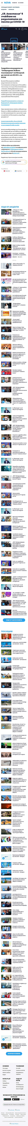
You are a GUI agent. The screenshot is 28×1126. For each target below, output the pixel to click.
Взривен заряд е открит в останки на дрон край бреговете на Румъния (19, 694)
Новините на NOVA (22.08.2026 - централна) (19, 658)
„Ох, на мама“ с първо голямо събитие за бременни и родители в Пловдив (19, 595)
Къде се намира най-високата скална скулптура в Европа (18, 831)
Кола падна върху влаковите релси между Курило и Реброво (19, 702)
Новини (14, 2)
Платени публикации (19, 1117)
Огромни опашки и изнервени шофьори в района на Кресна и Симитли (18, 920)
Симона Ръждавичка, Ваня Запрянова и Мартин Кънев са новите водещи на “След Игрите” (19, 418)
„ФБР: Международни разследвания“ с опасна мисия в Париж (19, 477)
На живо (20, 2)
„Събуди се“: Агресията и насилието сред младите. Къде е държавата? (19, 289)
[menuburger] (2, 2)
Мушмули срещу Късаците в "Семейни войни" (18, 371)
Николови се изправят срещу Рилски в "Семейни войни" (19, 570)
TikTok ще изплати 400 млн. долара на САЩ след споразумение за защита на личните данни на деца (19, 840)
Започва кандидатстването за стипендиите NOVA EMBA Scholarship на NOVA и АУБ (19, 612)
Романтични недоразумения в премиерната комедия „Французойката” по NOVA (19, 338)
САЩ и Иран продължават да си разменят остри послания (18, 912)
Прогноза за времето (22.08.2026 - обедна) (18, 855)
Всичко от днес (7, 1070)
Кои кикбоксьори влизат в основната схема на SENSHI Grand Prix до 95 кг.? (19, 298)
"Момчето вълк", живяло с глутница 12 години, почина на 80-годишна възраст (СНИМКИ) (19, 849)
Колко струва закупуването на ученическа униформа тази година (18, 995)
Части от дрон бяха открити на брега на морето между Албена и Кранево (19, 710)
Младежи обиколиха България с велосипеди (18, 927)
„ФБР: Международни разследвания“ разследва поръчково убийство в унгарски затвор (18, 545)
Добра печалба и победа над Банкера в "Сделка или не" (19, 364)
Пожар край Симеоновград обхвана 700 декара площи (19, 667)
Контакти (17, 1114)
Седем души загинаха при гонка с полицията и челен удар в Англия (19, 652)
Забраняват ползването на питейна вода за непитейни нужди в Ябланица (19, 763)
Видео (4, 1074)
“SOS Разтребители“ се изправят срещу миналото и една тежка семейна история (19, 221)
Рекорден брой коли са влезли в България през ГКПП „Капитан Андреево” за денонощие (19, 1011)
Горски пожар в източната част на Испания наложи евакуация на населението (18, 823)
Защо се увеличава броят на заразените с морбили (19, 935)
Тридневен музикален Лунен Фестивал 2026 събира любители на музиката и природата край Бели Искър (19, 469)
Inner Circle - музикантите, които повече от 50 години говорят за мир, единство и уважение (18, 953)
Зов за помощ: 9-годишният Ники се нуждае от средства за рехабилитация (19, 944)
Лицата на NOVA (20, 1070)
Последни (5, 1068)
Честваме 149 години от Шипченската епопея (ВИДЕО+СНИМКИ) (19, 880)
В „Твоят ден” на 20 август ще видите (17, 459)
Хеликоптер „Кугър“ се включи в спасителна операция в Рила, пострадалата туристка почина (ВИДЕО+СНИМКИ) (18, 728)
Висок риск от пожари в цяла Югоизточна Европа (19, 804)
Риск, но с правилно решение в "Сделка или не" (18, 563)
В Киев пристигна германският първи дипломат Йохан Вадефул (19, 904)
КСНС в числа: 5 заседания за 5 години (18, 753)
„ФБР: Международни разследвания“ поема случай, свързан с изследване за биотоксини (18, 428)
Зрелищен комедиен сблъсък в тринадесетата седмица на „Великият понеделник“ (18, 519)
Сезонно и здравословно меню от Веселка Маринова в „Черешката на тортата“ (19, 437)
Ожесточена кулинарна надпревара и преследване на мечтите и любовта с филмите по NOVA (19, 230)
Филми (4, 1087)
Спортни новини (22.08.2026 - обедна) (18, 863)
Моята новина (6, 1072)
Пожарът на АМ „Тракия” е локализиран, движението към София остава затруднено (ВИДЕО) (19, 789)
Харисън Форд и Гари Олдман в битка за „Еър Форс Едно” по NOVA (19, 329)
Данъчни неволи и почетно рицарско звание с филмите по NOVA (18, 347)
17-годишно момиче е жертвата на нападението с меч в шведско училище (18, 814)
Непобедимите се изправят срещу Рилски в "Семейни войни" (19, 502)
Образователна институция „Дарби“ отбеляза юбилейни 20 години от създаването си (19, 401)
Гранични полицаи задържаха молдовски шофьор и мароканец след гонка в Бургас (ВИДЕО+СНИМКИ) (18, 771)
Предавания (6, 1083)
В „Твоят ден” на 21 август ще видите (17, 408)
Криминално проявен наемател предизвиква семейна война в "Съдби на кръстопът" (19, 313)
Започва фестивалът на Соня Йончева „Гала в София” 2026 (19, 273)
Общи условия (23, 1114)
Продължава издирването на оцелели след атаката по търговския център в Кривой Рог (19, 686)
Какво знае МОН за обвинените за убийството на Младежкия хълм (17, 969)
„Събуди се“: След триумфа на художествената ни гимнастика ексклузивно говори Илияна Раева (19, 212)
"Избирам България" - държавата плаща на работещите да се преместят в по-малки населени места (18, 676)
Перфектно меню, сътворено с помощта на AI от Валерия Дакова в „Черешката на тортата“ (19, 554)
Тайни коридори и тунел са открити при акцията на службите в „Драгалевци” (19, 1046)
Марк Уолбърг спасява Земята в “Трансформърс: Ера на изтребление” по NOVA (18, 247)
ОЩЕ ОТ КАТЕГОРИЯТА (14, 620)
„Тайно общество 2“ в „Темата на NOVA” (18, 264)
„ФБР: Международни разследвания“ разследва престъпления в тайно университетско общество (19, 391)
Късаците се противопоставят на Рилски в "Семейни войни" (19, 452)
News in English (19, 1088)
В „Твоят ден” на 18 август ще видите (17, 585)
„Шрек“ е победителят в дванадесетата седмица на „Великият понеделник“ (19, 579)
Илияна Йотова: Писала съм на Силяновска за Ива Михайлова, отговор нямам (19, 888)
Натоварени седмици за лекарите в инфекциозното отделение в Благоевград (19, 986)
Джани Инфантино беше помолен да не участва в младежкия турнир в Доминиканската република (19, 746)
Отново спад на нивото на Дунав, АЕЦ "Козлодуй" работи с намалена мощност (19, 1003)
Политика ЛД (12, 1115)
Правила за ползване (20, 1115)
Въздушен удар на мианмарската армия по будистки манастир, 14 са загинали (19, 780)
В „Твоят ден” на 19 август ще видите (17, 509)
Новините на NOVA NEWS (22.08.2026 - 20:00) (19, 643)
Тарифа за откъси (4, 1114)
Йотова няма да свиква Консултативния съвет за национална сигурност (19, 798)
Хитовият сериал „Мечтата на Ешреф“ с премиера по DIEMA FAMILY (18, 536)
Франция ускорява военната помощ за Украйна (18, 718)
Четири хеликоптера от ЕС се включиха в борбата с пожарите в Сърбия (19, 737)
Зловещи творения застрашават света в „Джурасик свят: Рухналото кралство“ (18, 239)
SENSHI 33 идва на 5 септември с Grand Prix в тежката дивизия (19, 528)
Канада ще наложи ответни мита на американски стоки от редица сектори (19, 636)
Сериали (5, 1085)
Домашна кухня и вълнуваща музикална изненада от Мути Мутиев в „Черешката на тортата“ (19, 380)
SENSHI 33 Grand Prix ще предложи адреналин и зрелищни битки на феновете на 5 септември (18, 355)
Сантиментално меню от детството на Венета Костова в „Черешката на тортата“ (18, 486)
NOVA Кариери (20, 1086)
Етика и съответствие (8, 1117)
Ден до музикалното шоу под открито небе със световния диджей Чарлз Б (19, 281)
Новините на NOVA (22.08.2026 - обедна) (18, 871)
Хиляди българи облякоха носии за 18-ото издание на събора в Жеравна (19, 1019)
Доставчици (11, 1114)
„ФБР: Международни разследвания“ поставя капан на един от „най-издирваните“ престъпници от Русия (19, 603)
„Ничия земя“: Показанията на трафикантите (17, 321)
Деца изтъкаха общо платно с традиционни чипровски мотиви (18, 961)
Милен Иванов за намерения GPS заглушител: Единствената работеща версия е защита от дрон (18, 1028)
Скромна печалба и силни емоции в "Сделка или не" (19, 443)
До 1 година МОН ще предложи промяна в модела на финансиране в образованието (19, 977)
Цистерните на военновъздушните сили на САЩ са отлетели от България (19, 896)
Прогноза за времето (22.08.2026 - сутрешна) (19, 1037)
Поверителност (6, 1115)
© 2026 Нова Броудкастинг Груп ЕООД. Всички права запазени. (14, 1121)
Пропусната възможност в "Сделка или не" (18, 495)
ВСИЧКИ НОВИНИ (14, 1053)
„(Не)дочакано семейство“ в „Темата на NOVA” (18, 305)
